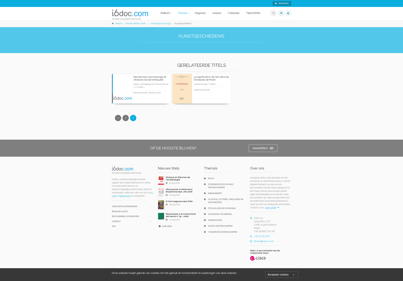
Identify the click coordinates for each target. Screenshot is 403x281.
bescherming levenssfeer (125, 216)
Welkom (165, 13)
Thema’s (182, 13)
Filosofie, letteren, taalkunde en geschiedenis (145, 23)
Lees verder (156, 95)
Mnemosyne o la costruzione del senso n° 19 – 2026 (181, 215)
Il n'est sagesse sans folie (179, 201)
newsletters (260, 148)
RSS (114, 226)
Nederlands (283, 3)
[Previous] (118, 118)
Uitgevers (200, 13)
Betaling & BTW (120, 211)
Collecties (233, 13)
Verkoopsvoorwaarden (124, 206)
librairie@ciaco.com (264, 241)
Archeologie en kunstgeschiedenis (165, 23)
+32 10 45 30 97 (262, 236)
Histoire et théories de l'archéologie (178, 178)
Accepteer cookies (278, 274)
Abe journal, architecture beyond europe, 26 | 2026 (179, 190)
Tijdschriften (253, 13)
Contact (116, 221)
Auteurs (216, 13)
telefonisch (124, 196)
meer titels (166, 226)
